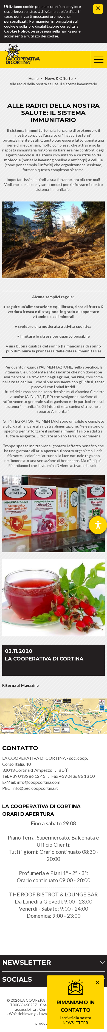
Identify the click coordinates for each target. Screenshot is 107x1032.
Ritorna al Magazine (20, 685)
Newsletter (26, 962)
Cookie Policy (16, 31)
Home (34, 78)
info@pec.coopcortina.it (35, 788)
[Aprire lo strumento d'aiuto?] (98, 525)
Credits (46, 1004)
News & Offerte (59, 78)
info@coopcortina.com (38, 782)
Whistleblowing (22, 1013)
